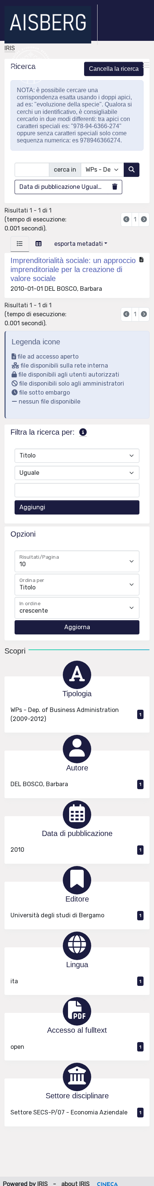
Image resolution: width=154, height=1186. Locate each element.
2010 (75, 849)
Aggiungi (32, 507)
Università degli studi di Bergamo (75, 915)
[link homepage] (51, 24)
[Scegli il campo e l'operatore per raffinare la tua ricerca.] (83, 432)
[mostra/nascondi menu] (146, 65)
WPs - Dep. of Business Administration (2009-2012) (75, 714)
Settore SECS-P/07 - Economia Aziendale (75, 1112)
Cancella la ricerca (114, 69)
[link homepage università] (30, 65)
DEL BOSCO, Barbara (75, 784)
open (75, 1046)
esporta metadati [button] (78, 243)
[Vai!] (131, 170)
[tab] (19, 244)
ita (75, 981)
